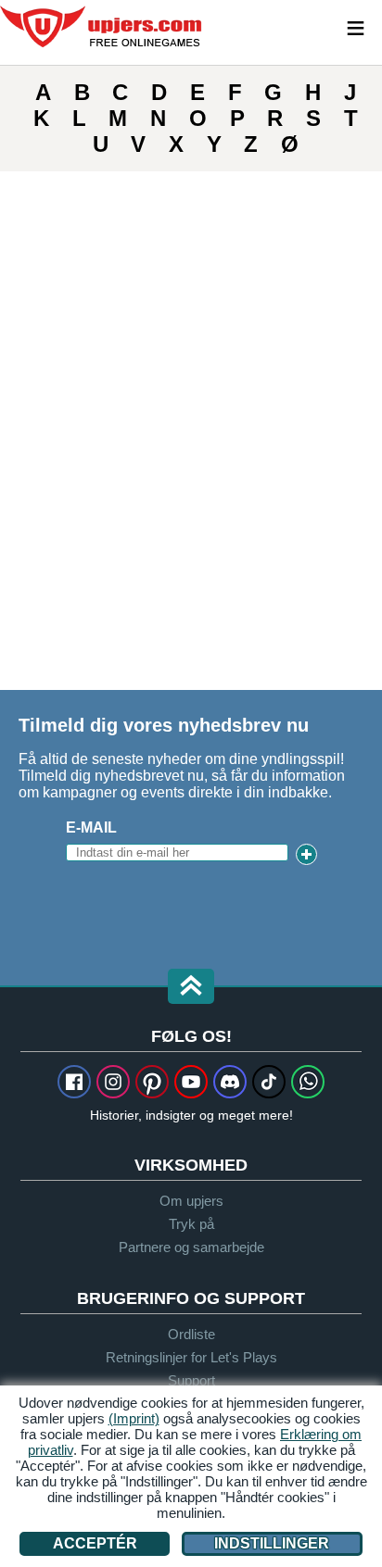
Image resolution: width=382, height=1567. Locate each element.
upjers (102, 27)
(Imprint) (133, 1418)
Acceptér (95, 1543)
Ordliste (191, 1334)
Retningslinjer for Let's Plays (191, 1357)
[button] (191, 988)
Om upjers (191, 1201)
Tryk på (191, 1224)
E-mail (91, 827)
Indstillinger (271, 1543)
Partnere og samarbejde (191, 1247)
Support (191, 1380)
